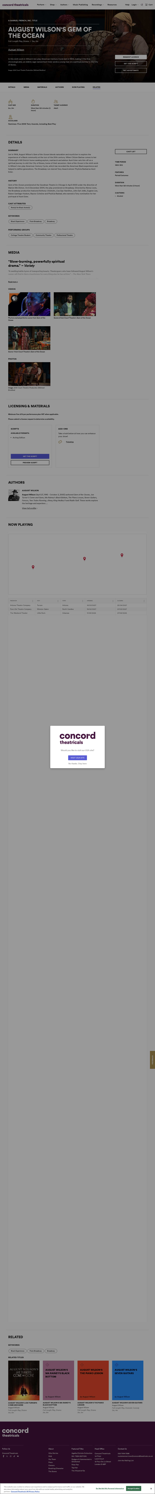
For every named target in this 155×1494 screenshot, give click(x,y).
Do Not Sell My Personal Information (110, 1488)
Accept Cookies (134, 1488)
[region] (77, 1488)
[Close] (151, 1488)
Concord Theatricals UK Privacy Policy (25, 1491)
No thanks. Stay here (77, 764)
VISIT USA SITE (78, 758)
